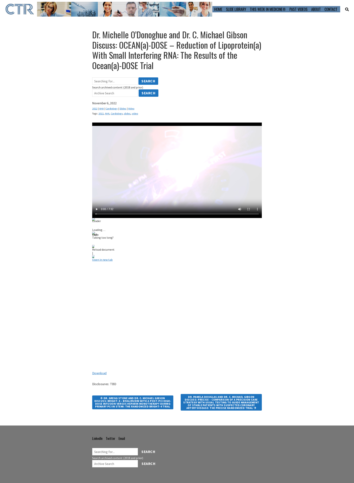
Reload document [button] (103, 249)
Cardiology (112, 108)
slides (127, 113)
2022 (94, 108)
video (135, 113)
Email (122, 438)
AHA (101, 108)
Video (131, 108)
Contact (330, 9)
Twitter (110, 438)
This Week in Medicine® (268, 9)
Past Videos (298, 9)
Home (218, 9)
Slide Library (236, 9)
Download (99, 373)
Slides (122, 108)
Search (148, 81)
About (316, 9)
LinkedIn (97, 438)
